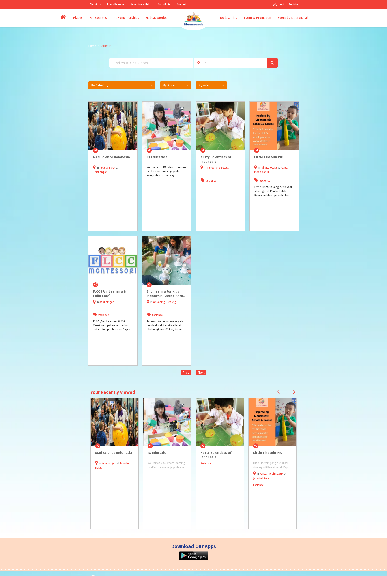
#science (211, 180)
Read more (131, 150)
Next (201, 373)
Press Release (115, 4)
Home (92, 45)
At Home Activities (126, 18)
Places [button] (78, 18)
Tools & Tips (228, 18)
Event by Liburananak (293, 18)
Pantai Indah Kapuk (271, 473)
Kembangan (100, 172)
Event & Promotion (257, 18)
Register (294, 4)
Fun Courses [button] (98, 18)
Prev (186, 373)
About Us (95, 4)
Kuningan (108, 302)
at (101, 302)
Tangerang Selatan (218, 167)
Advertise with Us (141, 4)
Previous (278, 392)
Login (282, 4)
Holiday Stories (156, 18)
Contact (181, 4)
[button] (121, 85)
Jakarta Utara (269, 167)
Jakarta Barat (107, 167)
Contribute (164, 4)
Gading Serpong (166, 302)
